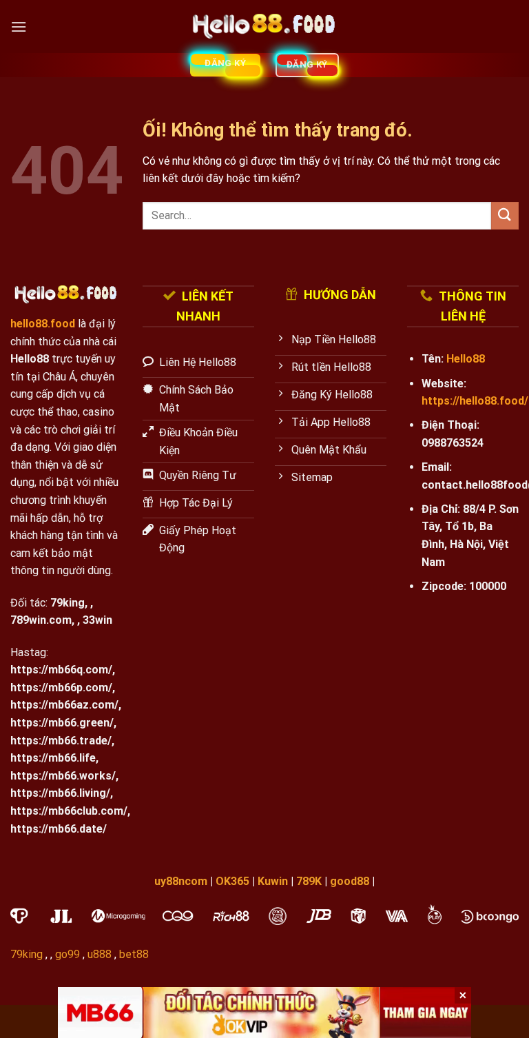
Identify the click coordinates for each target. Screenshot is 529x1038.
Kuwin (273, 881)
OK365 (232, 881)
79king (67, 602)
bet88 (134, 954)
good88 (349, 881)
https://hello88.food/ (475, 400)
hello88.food (42, 323)
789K (309, 881)
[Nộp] (505, 215)
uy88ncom (180, 881)
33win (97, 620)
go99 (67, 954)
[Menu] (18, 26)
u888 (99, 954)
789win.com (41, 620)
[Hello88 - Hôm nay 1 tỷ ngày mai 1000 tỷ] (265, 27)
